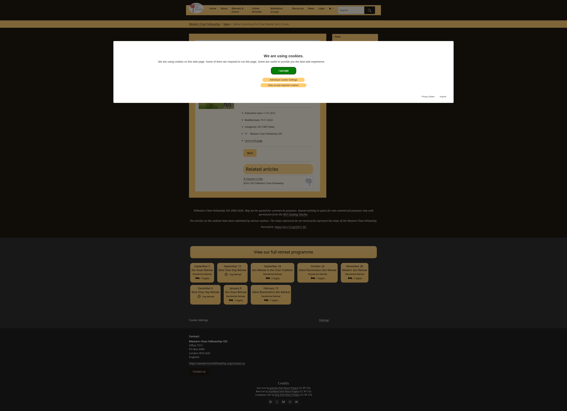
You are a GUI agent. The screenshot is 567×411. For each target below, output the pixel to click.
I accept (284, 70)
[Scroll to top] (6, 404)
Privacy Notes (428, 96)
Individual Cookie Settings (283, 80)
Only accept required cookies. (283, 85)
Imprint (443, 96)
